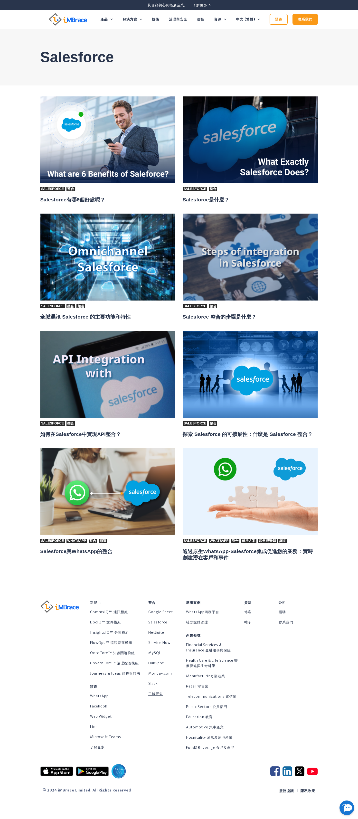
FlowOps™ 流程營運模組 (111, 642)
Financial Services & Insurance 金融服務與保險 (208, 647)
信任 (200, 19)
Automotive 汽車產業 (205, 727)
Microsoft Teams (105, 737)
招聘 (282, 612)
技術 (155, 19)
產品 (104, 19)
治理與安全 (178, 19)
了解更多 (97, 747)
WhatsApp (76, 541)
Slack (153, 683)
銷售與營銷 (267, 541)
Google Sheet (160, 612)
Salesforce (52, 189)
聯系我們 (286, 622)
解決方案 (130, 19)
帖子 (248, 622)
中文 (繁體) (245, 19)
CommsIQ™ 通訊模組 (109, 612)
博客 (248, 612)
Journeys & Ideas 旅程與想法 (115, 673)
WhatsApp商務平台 (202, 612)
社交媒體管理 (197, 622)
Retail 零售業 (197, 686)
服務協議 (286, 791)
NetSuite (156, 632)
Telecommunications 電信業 (211, 696)
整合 (70, 189)
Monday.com (160, 673)
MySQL (154, 653)
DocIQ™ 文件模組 (105, 622)
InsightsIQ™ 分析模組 (109, 632)
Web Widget (101, 716)
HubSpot (156, 663)
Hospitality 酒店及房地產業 (209, 737)
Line (94, 727)
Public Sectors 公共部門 (206, 707)
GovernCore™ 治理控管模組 (114, 663)
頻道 (80, 306)
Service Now (159, 642)
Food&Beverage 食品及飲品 (210, 747)
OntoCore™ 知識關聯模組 (112, 653)
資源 (217, 19)
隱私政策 (308, 791)
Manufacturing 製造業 (205, 676)
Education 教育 (199, 717)
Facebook (98, 706)
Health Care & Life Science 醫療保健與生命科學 (212, 663)
